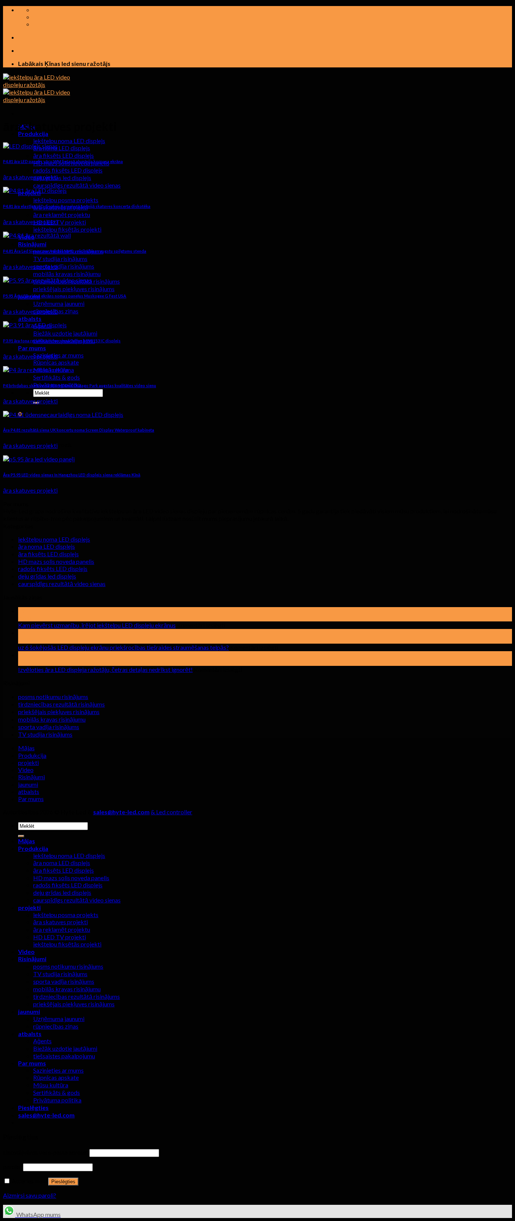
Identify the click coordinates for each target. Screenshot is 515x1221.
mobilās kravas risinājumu (67, 273)
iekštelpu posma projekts (65, 199)
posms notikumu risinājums (53, 696)
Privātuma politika (57, 1099)
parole (12, 1166)
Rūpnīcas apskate (56, 362)
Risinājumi (32, 243)
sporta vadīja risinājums (63, 266)
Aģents (42, 1040)
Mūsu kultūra (50, 1084)
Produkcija (32, 755)
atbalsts (29, 318)
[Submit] (21, 836)
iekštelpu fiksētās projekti (67, 229)
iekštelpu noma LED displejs (69, 140)
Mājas (26, 747)
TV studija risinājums (60, 258)
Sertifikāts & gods (56, 377)
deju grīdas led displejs (62, 177)
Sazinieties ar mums (58, 355)
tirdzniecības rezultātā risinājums (61, 704)
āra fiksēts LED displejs (63, 155)
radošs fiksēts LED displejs (68, 170)
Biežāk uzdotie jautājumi (65, 333)
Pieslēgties (63, 1181)
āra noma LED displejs (61, 147)
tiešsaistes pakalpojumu (64, 1055)
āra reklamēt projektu (61, 214)
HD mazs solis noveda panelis (56, 561)
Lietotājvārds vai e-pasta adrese (45, 1152)
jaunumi (28, 784)
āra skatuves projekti (60, 921)
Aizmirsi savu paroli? (29, 1195)
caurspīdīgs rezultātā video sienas (77, 185)
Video (26, 769)
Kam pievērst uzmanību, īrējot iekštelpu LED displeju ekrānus (97, 625)
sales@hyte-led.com (121, 811)
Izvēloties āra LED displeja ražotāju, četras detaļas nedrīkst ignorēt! (105, 669)
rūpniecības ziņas (55, 1026)
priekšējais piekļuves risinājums (74, 288)
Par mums (32, 347)
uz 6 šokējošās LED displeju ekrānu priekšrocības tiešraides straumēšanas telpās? (123, 647)
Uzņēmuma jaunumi (58, 303)
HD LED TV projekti (59, 222)
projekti (28, 762)
